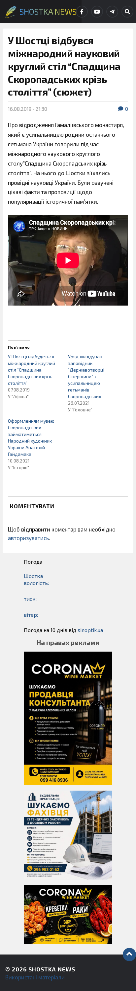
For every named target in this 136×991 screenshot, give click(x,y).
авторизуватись (28, 537)
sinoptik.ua (90, 630)
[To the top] (129, 954)
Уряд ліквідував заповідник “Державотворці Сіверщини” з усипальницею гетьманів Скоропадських (86, 376)
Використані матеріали (35, 977)
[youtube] (97, 12)
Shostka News (51, 969)
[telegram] (112, 12)
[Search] (127, 12)
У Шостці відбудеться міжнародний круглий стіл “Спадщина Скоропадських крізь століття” (31, 370)
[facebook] (82, 12)
